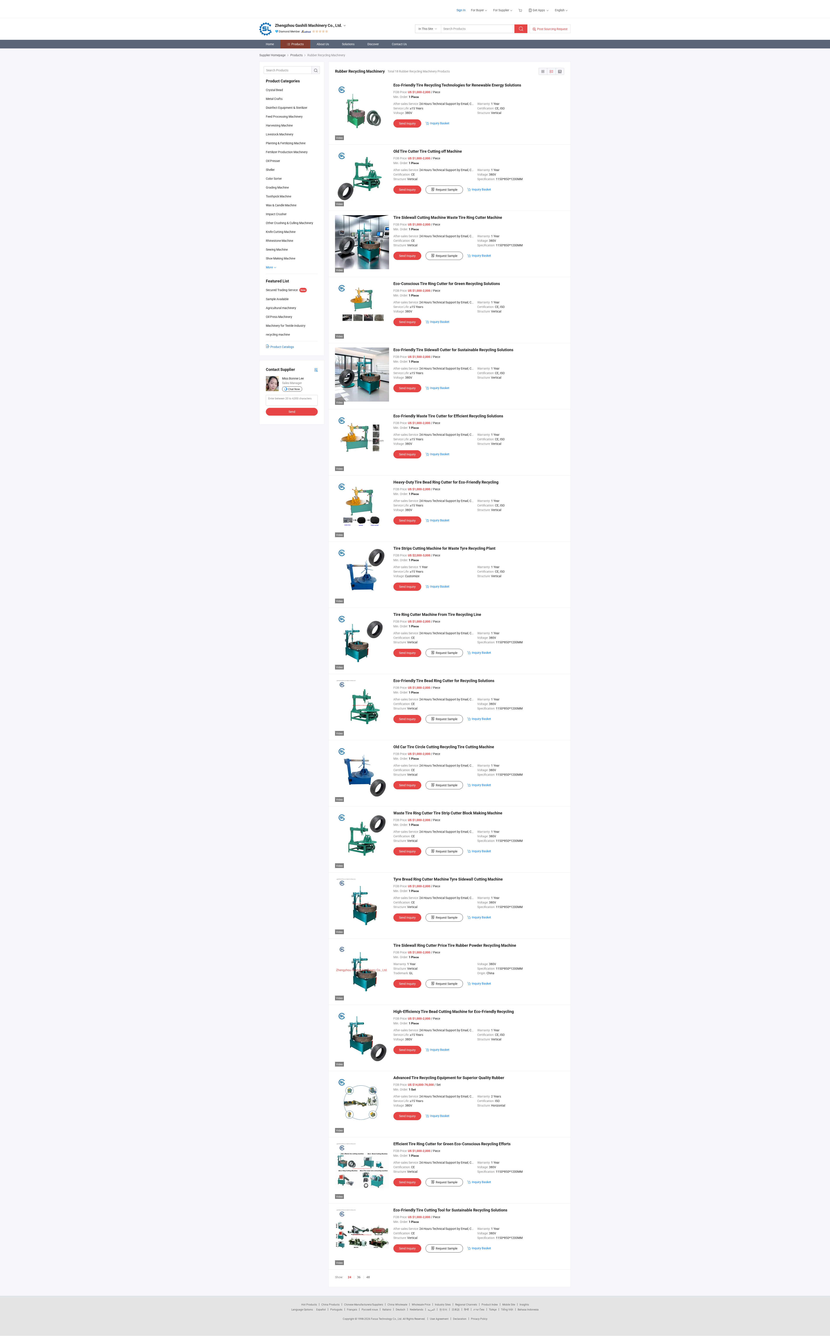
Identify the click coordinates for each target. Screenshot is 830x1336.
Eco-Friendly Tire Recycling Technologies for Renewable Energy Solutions (457, 85)
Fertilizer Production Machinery (287, 152)
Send (292, 412)
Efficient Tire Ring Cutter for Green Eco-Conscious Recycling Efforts (452, 1144)
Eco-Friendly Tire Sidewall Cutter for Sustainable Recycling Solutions (453, 350)
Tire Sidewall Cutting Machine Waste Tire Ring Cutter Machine (447, 217)
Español (321, 1309)
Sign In (461, 10)
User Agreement (439, 1318)
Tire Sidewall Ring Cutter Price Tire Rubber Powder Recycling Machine (454, 945)
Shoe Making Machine (280, 258)
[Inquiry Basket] (521, 10)
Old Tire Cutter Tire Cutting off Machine (427, 151)
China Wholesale (397, 1304)
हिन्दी (466, 1309)
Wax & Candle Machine (281, 205)
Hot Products (309, 1304)
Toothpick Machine (278, 196)
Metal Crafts (274, 99)
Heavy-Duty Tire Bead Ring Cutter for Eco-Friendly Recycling (445, 482)
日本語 (456, 1309)
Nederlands (416, 1309)
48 (368, 1277)
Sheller (270, 170)
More (269, 267)
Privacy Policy (479, 1318)
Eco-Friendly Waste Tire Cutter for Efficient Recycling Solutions (448, 416)
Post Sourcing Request (552, 29)
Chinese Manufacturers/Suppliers (363, 1304)
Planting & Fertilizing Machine (285, 143)
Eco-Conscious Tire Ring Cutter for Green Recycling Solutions (446, 283)
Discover (373, 44)
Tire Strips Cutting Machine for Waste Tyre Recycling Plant (444, 548)
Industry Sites (443, 1304)
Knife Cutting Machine (280, 232)
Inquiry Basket (439, 123)
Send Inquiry (407, 123)
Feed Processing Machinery (284, 116)
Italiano (386, 1309)
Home (270, 44)
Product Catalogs (282, 347)
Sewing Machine (277, 249)
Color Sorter (274, 178)
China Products (330, 1304)
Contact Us (399, 44)
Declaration (459, 1318)
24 (349, 1277)
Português (336, 1309)
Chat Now (294, 389)
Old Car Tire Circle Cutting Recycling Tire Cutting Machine (443, 747)
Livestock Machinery (279, 134)
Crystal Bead (274, 90)
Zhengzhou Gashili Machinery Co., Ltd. (308, 25)
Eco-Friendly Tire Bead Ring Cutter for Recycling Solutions (443, 680)
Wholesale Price (421, 1304)
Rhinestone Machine (279, 241)
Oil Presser (273, 161)
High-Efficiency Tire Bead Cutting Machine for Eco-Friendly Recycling (453, 1011)
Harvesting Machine (279, 125)
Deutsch (400, 1309)
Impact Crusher (276, 214)
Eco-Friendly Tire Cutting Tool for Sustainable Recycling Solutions (450, 1210)
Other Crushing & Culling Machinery (289, 223)
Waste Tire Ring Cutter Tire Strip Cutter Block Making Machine (447, 813)
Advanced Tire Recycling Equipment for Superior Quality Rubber (448, 1077)
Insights (524, 1304)
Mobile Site (508, 1304)
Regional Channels (466, 1304)
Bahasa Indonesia (528, 1309)
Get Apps (539, 10)
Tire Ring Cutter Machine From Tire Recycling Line (437, 614)
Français (352, 1309)
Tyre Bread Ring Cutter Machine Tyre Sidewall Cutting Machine (448, 879)
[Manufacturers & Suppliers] (287, 8)
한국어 (443, 1309)
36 (359, 1277)
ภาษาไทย (478, 1309)
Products (297, 44)
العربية (431, 1309)
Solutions (348, 44)
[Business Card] (316, 370)
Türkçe (492, 1309)
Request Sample (446, 189)
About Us (323, 44)
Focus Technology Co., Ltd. (387, 1318)
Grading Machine (277, 187)
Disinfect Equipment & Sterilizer (286, 108)
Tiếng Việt (507, 1309)
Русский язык (370, 1309)
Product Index (490, 1304)
